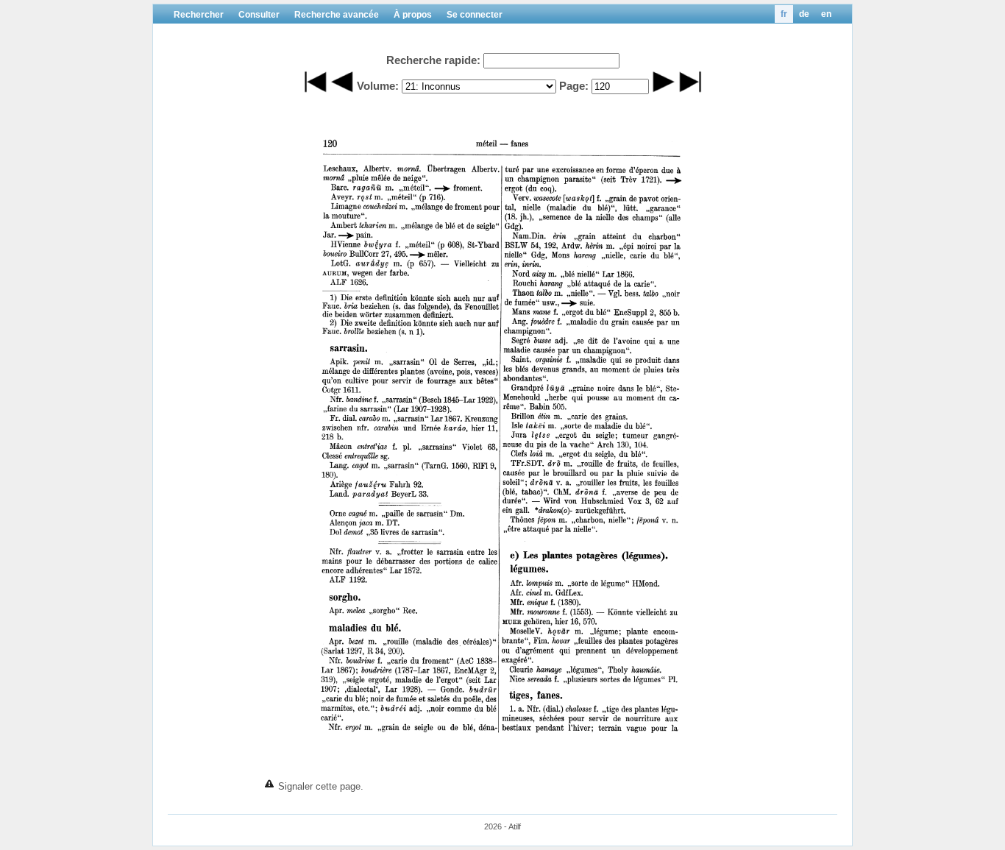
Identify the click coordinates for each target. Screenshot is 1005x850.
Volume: (378, 85)
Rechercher (199, 15)
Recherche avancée (336, 15)
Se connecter (474, 15)
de (804, 14)
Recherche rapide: (433, 60)
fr (784, 14)
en (826, 14)
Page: (574, 85)
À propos (413, 15)
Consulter (259, 15)
